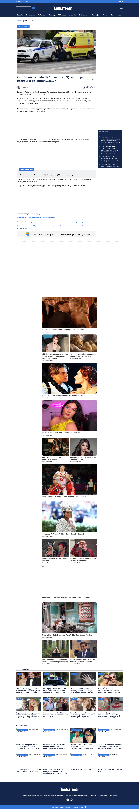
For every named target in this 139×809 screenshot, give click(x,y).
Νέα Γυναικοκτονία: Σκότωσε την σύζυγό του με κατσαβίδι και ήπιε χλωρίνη (46, 175)
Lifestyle (72, 15)
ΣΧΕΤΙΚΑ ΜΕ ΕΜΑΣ (83, 795)
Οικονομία (30, 15)
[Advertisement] (56, 125)
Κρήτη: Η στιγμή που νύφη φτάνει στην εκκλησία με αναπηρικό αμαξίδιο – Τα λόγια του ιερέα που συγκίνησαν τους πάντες (110, 141)
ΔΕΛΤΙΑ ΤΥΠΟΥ (113, 795)
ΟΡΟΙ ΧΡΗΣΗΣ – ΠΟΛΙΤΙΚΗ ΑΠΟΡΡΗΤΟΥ (39, 795)
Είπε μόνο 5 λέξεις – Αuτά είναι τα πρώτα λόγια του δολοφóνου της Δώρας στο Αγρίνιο (52, 222)
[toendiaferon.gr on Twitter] (122, 1)
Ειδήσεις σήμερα (34, 214)
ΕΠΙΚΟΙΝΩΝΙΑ (93, 795)
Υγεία (105, 15)
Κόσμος (52, 15)
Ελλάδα (20, 15)
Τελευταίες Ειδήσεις (22, 1)
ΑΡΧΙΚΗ (25, 795)
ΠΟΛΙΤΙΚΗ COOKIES (71, 795)
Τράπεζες (95, 15)
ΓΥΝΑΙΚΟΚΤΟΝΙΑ (23, 26)
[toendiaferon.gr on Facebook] (120, 1)
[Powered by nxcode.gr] (84, 807)
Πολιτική (41, 15)
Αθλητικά (62, 15)
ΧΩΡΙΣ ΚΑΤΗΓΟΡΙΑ (110, 137)
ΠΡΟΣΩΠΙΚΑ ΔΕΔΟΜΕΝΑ (58, 795)
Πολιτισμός (83, 15)
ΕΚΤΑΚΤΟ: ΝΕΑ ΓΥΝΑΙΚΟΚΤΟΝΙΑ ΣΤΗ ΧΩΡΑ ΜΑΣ (36, 218)
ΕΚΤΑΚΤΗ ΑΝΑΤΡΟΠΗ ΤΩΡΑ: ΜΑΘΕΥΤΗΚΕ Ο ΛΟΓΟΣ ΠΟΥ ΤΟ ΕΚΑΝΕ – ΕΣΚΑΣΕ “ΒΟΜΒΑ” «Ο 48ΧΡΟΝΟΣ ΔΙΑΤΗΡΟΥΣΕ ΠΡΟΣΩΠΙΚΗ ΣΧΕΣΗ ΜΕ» (109, 151)
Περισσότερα (116, 15)
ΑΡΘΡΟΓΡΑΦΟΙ (103, 795)
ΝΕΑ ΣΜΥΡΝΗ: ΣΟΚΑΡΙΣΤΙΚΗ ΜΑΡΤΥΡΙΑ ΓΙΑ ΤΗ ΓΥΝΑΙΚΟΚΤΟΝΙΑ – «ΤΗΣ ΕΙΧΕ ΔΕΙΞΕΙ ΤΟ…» (110, 160)
